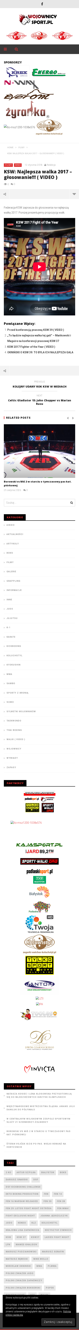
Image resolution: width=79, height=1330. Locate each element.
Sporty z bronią (17, 693)
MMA (18, 165)
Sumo (10, 702)
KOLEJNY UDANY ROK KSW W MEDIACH (40, 384)
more (74, 194)
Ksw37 (35, 1237)
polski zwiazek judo (19, 1273)
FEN (46, 1194)
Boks (10, 553)
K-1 (8, 627)
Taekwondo (14, 720)
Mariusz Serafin (53, 1251)
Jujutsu (12, 618)
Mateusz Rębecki (17, 1259)
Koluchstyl (14, 655)
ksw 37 (21, 1237)
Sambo (11, 683)
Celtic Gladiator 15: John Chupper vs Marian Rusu (39, 400)
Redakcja (51, 165)
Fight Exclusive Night (20, 1215)
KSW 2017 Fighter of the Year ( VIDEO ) (31, 346)
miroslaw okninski (18, 1266)
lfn (8, 1244)
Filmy (8, 165)
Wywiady (12, 758)
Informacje (14, 590)
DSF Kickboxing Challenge (23, 1187)
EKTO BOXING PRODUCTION (22, 1194)
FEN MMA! (63, 1208)
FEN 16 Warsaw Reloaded (22, 1201)
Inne (9, 599)
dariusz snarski (17, 1179)
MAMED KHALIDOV (26, 1244)
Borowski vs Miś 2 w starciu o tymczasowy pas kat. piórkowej (39, 1133)
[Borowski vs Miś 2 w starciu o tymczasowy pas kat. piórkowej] (39, 451)
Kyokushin (14, 665)
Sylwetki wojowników (21, 711)
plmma (52, 1266)
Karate (11, 637)
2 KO (8, 1172)
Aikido (11, 525)
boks (63, 1172)
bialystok (47, 1172)
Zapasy (11, 767)
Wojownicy (14, 749)
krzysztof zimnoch (58, 1230)
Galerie (11, 571)
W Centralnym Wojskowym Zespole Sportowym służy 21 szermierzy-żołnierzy (38, 1120)
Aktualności (15, 534)
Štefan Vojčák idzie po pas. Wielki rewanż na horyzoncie (36, 1145)
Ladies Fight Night (57, 1237)
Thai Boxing (14, 730)
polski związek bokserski (23, 1288)
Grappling (13, 581)
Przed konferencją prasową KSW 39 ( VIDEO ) (35, 329)
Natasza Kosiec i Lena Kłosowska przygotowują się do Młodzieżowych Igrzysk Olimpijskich (39, 1095)
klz (33, 1223)
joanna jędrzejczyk (54, 1215)
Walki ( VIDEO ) (16, 739)
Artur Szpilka (26, 1172)
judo (9, 1223)
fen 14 (58, 1194)
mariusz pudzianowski (21, 1251)
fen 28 (61, 1201)
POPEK (50, 1288)
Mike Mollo (40, 1259)
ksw (8, 1237)
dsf (35, 1179)
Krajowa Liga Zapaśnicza (22, 1230)
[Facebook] (42, 4)
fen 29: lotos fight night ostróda (29, 1208)
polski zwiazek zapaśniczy (24, 1280)
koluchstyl (50, 1223)
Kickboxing (14, 646)
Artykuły (13, 543)
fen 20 (47, 1201)
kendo (22, 1223)
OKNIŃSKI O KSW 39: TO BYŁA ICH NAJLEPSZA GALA (40, 352)
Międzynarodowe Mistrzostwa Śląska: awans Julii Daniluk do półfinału (41, 1108)
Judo (10, 609)
